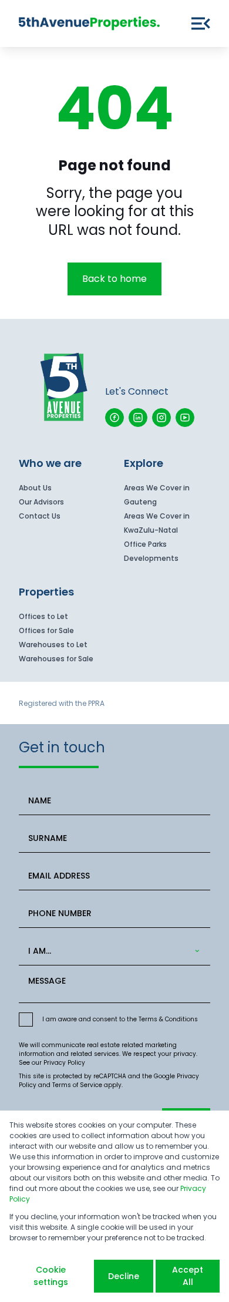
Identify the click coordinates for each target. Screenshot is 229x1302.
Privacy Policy (64, 1062)
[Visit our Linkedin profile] (138, 417)
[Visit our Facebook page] (114, 417)
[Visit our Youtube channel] (185, 417)
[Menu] (200, 23)
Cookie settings (50, 1276)
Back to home (114, 278)
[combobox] (112, 951)
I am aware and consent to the (120, 1019)
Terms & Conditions (168, 1019)
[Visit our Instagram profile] (161, 417)
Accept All (187, 1276)
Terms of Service (77, 1085)
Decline (123, 1276)
